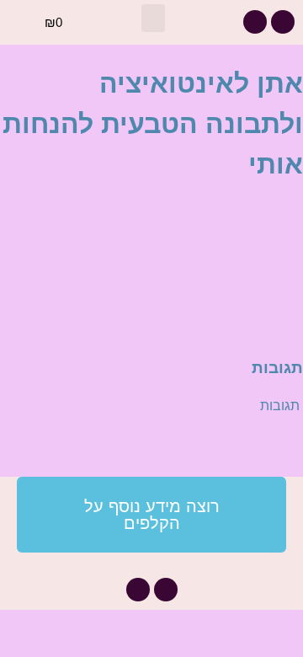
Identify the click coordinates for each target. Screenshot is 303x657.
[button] (153, 18)
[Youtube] (255, 22)
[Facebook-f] (283, 22)
